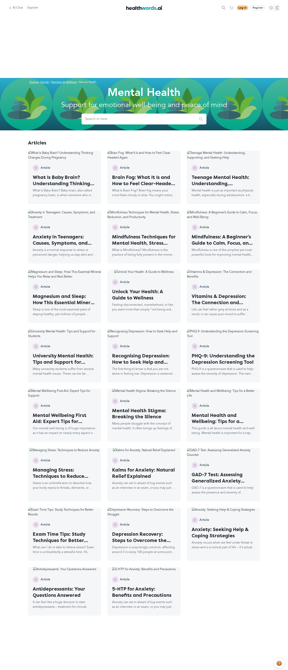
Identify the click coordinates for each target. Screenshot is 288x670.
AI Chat (18, 7)
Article (45, 82)
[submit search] (201, 119)
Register (258, 7)
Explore (32, 7)
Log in (242, 7)
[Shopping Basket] (231, 7)
